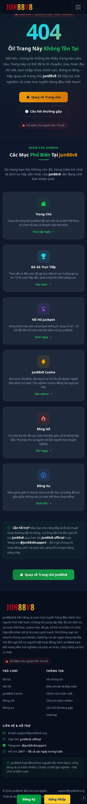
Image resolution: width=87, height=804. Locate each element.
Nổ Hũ (7, 686)
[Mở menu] (78, 7)
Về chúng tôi (54, 679)
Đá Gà (6, 679)
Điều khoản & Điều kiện (61, 686)
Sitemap (51, 715)
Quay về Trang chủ (46, 97)
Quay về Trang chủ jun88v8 (46, 574)
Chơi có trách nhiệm (59, 701)
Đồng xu (8, 708)
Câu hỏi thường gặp (46, 111)
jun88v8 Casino (13, 693)
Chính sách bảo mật (59, 693)
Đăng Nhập (57, 799)
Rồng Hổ (8, 701)
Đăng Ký (29, 799)
